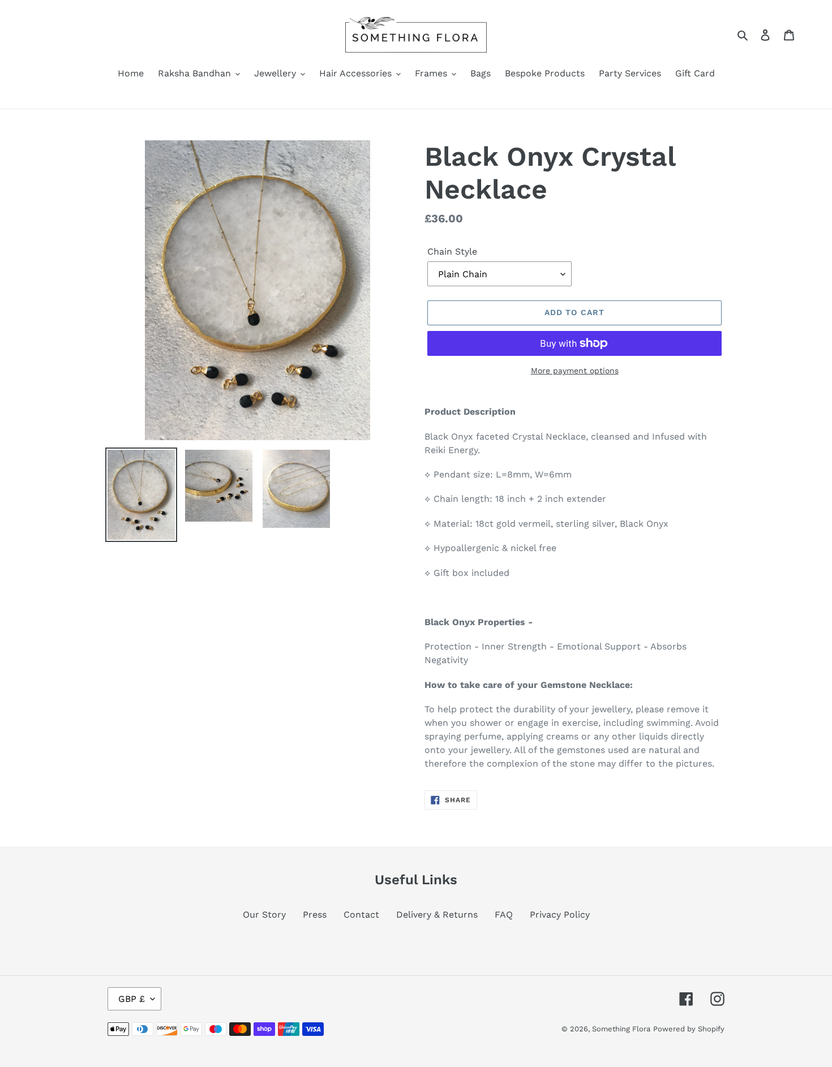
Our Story (264, 914)
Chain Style (452, 251)
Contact (361, 914)
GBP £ (131, 998)
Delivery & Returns (437, 914)
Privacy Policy (560, 914)
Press (315, 914)
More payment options (575, 370)
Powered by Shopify (688, 1029)
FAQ (504, 914)
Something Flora (621, 1029)
